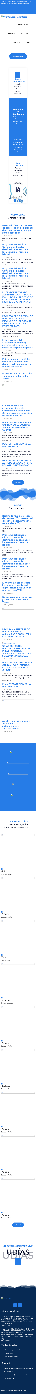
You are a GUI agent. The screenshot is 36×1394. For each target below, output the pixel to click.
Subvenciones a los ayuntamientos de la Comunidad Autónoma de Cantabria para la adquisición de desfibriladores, (17, 410)
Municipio (12, 33)
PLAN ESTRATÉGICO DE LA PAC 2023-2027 (16, 445)
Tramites (16, 42)
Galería (27, 42)
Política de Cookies (11, 1357)
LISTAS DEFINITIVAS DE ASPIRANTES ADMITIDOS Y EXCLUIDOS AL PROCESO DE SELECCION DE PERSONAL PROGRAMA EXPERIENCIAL (17, 297)
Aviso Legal (9, 1353)
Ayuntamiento (22, 24)
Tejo (3, 957)
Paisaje (5, 914)
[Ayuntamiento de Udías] (18, 17)
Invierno (5, 1000)
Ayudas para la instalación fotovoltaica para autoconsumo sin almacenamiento (16, 725)
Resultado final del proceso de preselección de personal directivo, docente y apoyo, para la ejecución (17, 229)
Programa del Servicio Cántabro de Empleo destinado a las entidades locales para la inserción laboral (16, 249)
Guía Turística (18, 164)
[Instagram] (34, 11)
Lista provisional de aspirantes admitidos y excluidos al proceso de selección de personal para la (17, 344)
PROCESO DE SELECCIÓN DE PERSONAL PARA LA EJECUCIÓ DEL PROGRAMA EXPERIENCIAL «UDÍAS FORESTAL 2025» (17, 321)
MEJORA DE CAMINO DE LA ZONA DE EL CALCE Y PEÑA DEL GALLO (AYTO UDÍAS (17, 463)
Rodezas (5, 1086)
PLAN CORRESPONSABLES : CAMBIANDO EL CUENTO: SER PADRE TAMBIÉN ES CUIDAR (17, 426)
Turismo (24, 33)
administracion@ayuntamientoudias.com (17, 1375)
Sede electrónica (19, 80)
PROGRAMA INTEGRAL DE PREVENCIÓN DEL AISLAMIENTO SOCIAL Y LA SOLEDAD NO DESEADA (16, 633)
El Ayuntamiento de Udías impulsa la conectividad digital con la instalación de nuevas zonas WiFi (16, 363)
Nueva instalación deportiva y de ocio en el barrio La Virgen (17, 376)
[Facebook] (34, 9)
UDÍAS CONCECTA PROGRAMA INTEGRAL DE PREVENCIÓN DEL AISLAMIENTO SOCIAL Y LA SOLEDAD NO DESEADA (16, 651)
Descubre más (18, 56)
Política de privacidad (12, 1350)
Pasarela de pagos (18, 140)
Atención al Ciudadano (19, 111)
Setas (4, 871)
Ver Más (18, 482)
